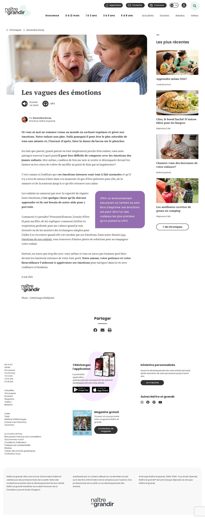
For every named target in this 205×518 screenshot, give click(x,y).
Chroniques (15, 30)
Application (115, 5)
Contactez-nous (13, 453)
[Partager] (95, 330)
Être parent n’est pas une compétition (23, 436)
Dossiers (164, 15)
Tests (7, 416)
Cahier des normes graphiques (20, 450)
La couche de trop (13, 433)
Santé (7, 367)
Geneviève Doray (35, 30)
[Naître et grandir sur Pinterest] (153, 402)
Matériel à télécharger (15, 419)
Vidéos (194, 15)
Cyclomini (9, 424)
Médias (8, 448)
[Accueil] (18, 11)
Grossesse (52, 15)
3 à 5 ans (109, 15)
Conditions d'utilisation (15, 442)
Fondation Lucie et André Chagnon (23, 489)
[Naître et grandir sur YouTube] (160, 402)
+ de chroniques (172, 227)
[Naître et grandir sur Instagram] (142, 402)
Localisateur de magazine (105, 430)
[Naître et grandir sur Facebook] (147, 402)
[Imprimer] (110, 330)
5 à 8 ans (127, 15)
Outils (7, 413)
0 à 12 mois (72, 15)
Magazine (9, 399)
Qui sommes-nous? (14, 439)
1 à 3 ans (91, 15)
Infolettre (137, 5)
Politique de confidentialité (17, 445)
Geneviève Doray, (42, 118)
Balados (180, 15)
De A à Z (8, 364)
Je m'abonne (152, 382)
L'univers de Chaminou (16, 422)
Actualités (148, 15)
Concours (159, 5)
